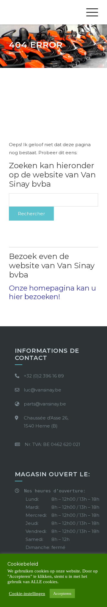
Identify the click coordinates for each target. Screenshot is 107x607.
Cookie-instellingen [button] (27, 593)
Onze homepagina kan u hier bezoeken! (52, 292)
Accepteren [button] (62, 593)
